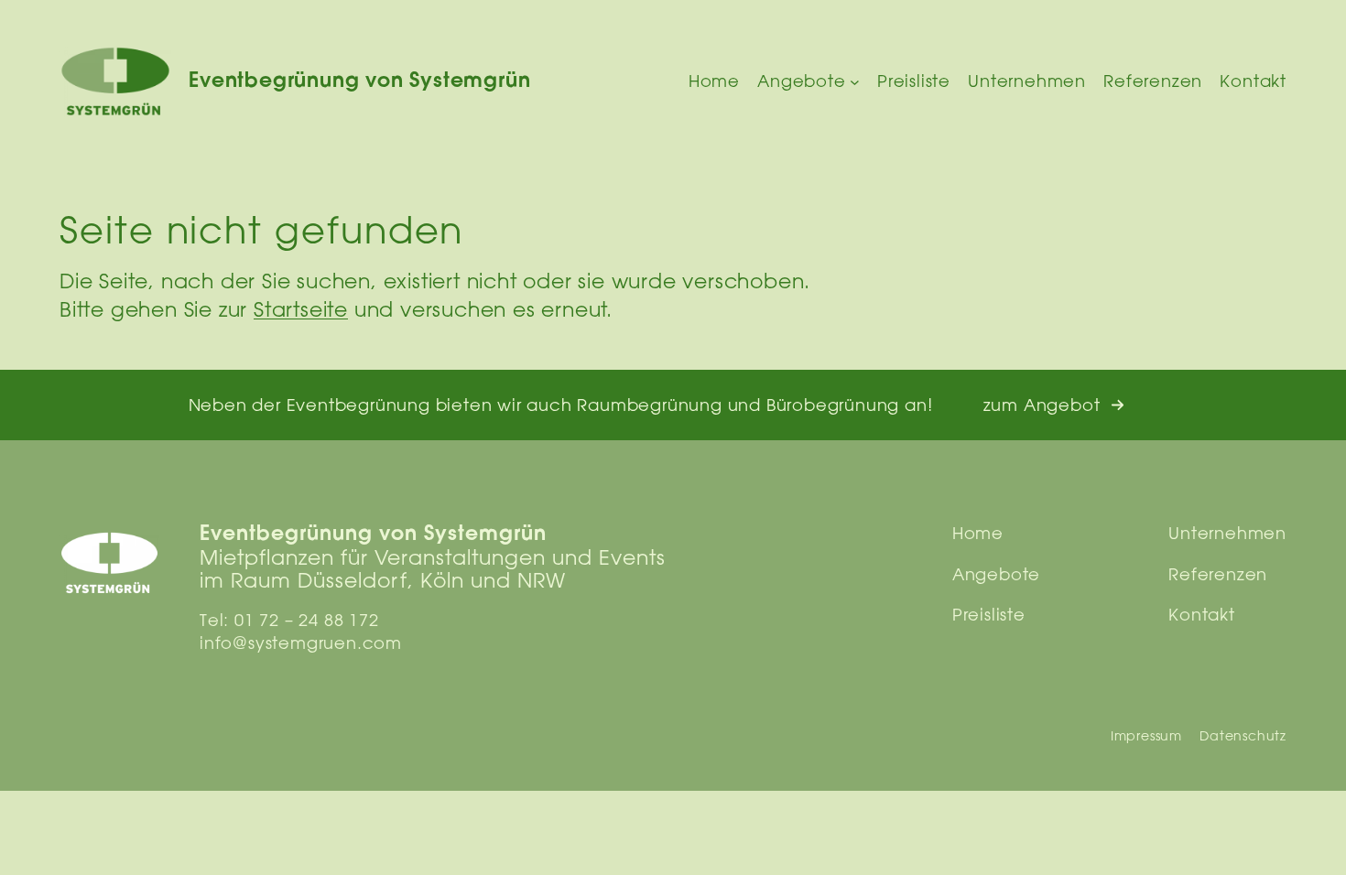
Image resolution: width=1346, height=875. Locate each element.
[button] (1054, 405)
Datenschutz (1242, 736)
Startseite (301, 309)
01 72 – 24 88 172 (306, 620)
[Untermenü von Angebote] (855, 82)
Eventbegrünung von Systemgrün (359, 81)
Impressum (1146, 736)
